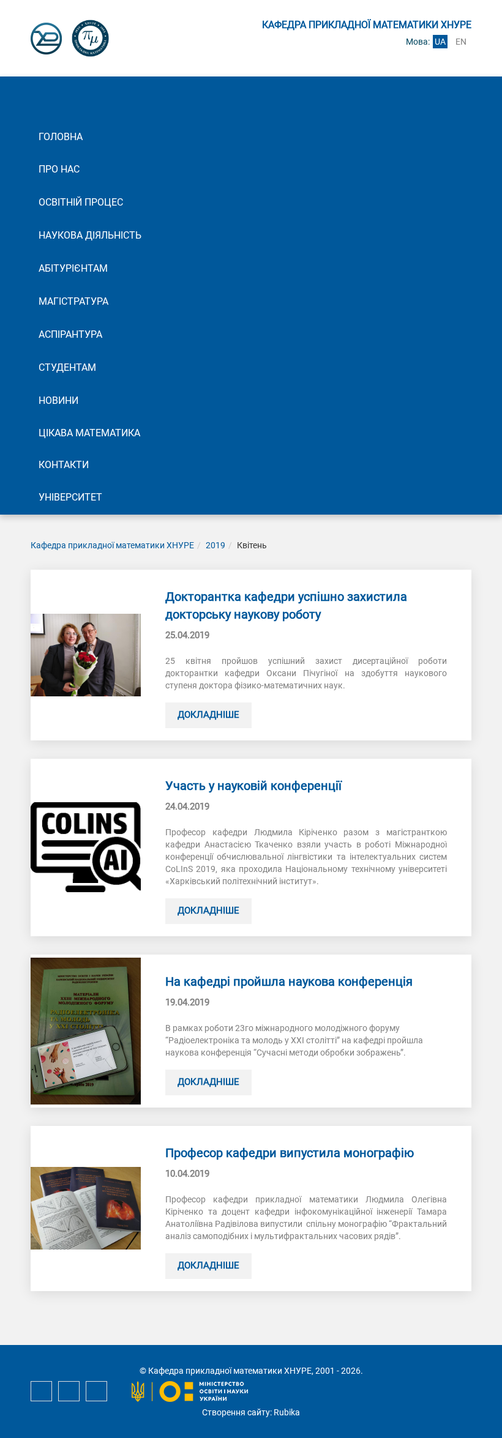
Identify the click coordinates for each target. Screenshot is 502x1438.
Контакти (64, 465)
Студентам (67, 367)
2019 (215, 545)
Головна (61, 137)
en (460, 42)
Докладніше (208, 714)
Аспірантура (70, 334)
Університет (70, 497)
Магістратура (73, 301)
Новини (58, 400)
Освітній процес (81, 202)
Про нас (59, 169)
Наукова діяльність (90, 235)
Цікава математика (89, 433)
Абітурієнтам (73, 268)
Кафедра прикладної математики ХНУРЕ (112, 545)
